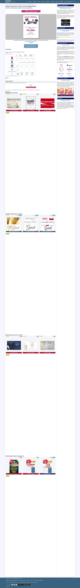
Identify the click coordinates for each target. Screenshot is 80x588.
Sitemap (35, 582)
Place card (28, 580)
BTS (26, 1)
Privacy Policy (28, 582)
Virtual (66, 1)
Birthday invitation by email (14, 580)
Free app (35, 580)
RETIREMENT (47, 1)
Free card (15, 582)
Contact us (32, 582)
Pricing (19, 582)
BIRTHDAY (30, 1)
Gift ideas (31, 580)
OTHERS (56, 1)
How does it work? (11, 582)
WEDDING (35, 1)
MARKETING (61, 1)
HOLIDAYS (52, 1)
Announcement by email (22, 580)
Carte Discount (8, 586)
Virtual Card (8, 580)
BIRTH (39, 1)
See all (7, 112)
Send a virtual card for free (31, 87)
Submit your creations (40, 580)
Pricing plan (18, 75)
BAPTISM (42, 1)
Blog (7, 582)
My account (70, 1)
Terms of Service (23, 582)
